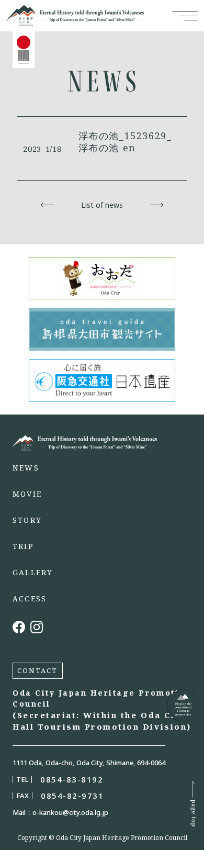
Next (157, 205)
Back (47, 205)
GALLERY (33, 572)
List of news (102, 205)
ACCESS (30, 598)
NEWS (26, 468)
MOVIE (27, 494)
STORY (27, 520)
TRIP (23, 546)
